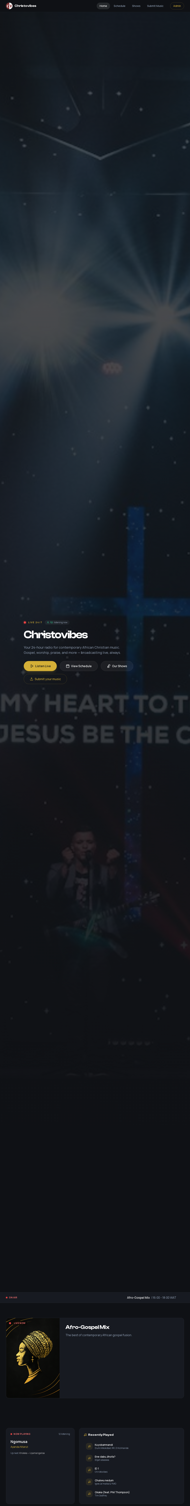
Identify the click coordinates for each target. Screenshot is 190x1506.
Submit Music (155, 6)
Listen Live (43, 666)
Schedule (119, 6)
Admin (177, 6)
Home (103, 6)
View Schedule (81, 666)
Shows (136, 6)
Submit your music (48, 679)
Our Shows (119, 666)
